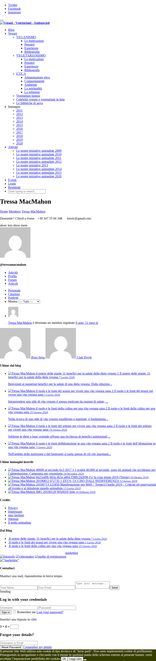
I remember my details (37, 647)
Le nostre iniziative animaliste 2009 (39, 150)
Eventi (12, 180)
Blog (11, 30)
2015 (19, 125)
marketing (71, 553)
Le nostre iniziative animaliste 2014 (39, 169)
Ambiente (30, 84)
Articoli (13, 283)
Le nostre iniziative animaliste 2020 (39, 176)
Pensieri (29, 44)
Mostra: (13, 301)
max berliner (16, 515)
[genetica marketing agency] (88, 554)
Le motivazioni (34, 41)
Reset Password (11, 647)
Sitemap (13, 519)
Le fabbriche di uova (29, 103)
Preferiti (13, 297)
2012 (19, 114)
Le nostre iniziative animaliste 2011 (38, 158)
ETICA (21, 73)
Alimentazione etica (37, 77)
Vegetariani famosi (28, 95)
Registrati (14, 187)
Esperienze (31, 48)
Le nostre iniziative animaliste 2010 (39, 154)
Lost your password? (50, 612)
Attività (13, 147)
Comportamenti (34, 81)
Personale (14, 290)
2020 (19, 143)
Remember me (26, 612)
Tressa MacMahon (20, 322)
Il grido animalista (19, 522)
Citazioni (14, 294)
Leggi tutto (75, 658)
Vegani (12, 33)
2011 (19, 110)
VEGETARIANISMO (31, 55)
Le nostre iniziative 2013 (32, 165)
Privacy (13, 508)
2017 (19, 132)
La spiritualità (33, 88)
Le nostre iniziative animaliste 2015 (39, 172)
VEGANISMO (26, 37)
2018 (19, 136)
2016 (19, 128)
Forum (12, 280)
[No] (85, 659)
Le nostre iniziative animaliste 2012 (39, 161)
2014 (19, 121)
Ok (64, 658)
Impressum (15, 511)
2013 (19, 117)
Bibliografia (32, 52)
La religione (32, 92)
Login (12, 183)
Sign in (6, 612)
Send (115, 587)
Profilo (12, 276)
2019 (19, 139)
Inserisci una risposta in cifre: (18, 619)
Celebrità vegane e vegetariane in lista (40, 99)
